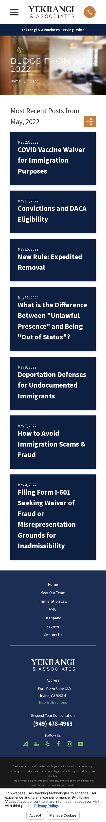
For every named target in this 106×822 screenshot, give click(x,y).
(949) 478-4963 (53, 723)
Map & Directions (53, 702)
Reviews (53, 626)
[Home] (51, 12)
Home (53, 584)
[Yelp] (47, 744)
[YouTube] (80, 744)
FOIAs (52, 609)
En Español (53, 618)
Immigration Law (52, 601)
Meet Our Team (52, 592)
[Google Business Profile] (36, 744)
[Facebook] (58, 744)
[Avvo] (25, 744)
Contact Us (53, 634)
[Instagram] (69, 744)
